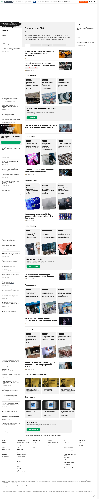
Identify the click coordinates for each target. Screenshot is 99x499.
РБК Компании (67, 464)
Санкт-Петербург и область (23, 442)
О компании (66, 442)
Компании (4, 164)
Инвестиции (4, 399)
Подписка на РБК (51, 444)
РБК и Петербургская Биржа (7, 101)
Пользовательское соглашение (40, 491)
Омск (18, 447)
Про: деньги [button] (30, 136)
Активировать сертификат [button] (59, 45)
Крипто (3, 298)
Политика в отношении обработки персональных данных (61, 491)
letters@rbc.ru (14, 482)
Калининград (20, 452)
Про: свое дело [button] (31, 285)
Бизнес (3, 406)
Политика (4, 44)
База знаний (4, 454)
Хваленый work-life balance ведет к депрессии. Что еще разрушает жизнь (40, 365)
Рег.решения (66, 459)
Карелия (19, 468)
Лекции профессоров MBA (36, 374)
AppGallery (81, 445)
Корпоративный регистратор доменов (70, 455)
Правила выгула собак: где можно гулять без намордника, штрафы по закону (84, 36)
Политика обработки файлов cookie (84, 491)
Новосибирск (20, 445)
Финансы (28, 141)
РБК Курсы (66, 466)
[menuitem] (19, 1)
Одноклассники (36, 444)
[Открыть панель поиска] (92, 2)
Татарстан (19, 461)
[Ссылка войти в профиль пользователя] (94, 1)
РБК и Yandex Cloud (6, 426)
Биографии (4, 452)
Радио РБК (7, 1)
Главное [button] (27, 44)
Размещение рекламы (68, 447)
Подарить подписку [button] (46, 45)
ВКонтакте (35, 442)
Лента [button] (32, 45)
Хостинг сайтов (67, 457)
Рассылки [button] (38, 45)
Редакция (66, 445)
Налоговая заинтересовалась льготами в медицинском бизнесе (39, 275)
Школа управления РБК (68, 467)
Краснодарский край (21, 454)
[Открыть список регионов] (89, 2)
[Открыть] (10, 1)
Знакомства (66, 460)
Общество (4, 51)
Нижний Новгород (21, 456)
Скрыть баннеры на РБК (53, 442)
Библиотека (30, 397)
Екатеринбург (20, 444)
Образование (4, 270)
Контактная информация (69, 444)
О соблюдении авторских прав (24, 491)
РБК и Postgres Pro (5, 370)
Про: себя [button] (29, 329)
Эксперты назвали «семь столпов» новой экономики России (39, 171)
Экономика (4, 419)
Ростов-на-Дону (20, 459)
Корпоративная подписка (53, 445)
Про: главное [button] (30, 75)
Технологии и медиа (6, 36)
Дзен (34, 447)
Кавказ (18, 466)
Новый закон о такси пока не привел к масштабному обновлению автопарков (41, 53)
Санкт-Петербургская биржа (23, 485)
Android (81, 444)
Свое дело (29, 289)
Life (77, 31)
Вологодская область (21, 451)
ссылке (60, 435)
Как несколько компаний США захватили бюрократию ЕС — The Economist (39, 216)
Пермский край (20, 457)
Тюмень (18, 463)
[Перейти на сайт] (11, 25)
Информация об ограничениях (9, 491)
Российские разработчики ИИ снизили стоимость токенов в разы (40, 64)
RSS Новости (51, 451)
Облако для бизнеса (68, 452)
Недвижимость (5, 412)
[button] (89, 2)
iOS (80, 442)
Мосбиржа (14, 485)
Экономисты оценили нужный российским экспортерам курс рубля (41, 319)
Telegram (35, 445)
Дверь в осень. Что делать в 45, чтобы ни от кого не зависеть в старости (41, 126)
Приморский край (21, 471)
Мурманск (19, 470)
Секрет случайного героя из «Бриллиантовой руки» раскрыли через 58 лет (85, 28)
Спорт (3, 363)
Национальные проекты (7, 122)
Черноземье (19, 464)
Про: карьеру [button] (30, 226)
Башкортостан (20, 449)
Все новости (5, 30)
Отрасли (3, 185)
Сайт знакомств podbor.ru (69, 462)
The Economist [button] (31, 181)
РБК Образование (5, 456)
